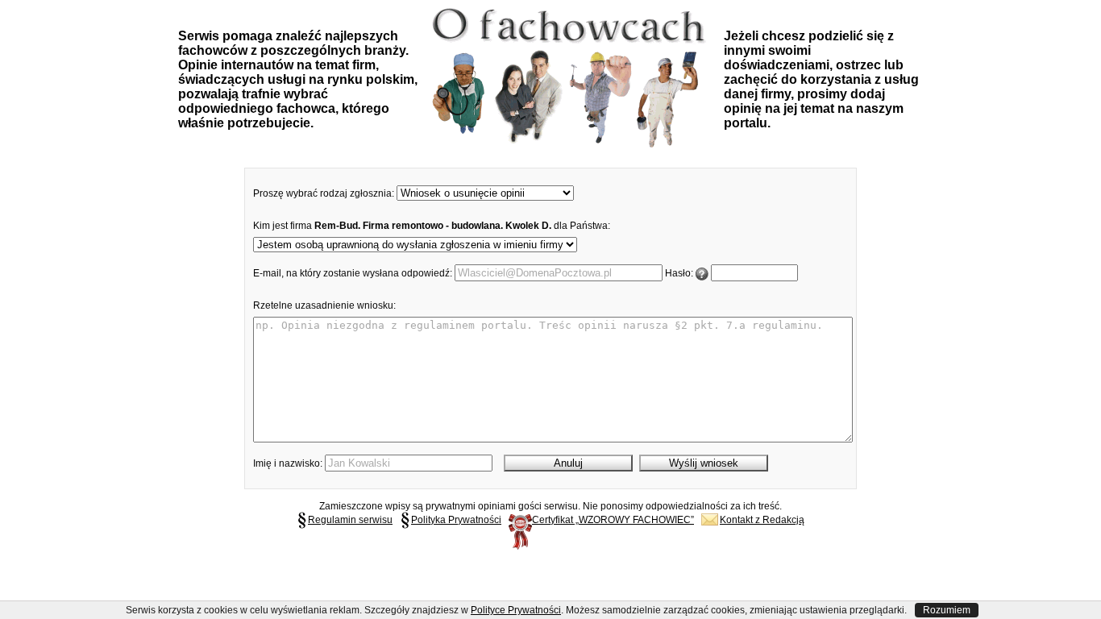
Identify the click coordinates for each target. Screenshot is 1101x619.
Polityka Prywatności (456, 520)
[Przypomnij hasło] (702, 273)
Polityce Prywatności (516, 610)
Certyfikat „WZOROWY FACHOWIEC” (613, 520)
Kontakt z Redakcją (762, 520)
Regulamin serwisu (350, 520)
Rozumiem (946, 610)
